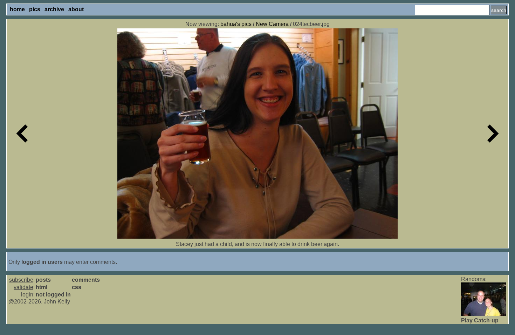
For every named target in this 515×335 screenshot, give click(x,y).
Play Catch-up (480, 320)
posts (43, 280)
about (76, 9)
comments (86, 280)
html (41, 287)
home (17, 9)
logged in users (42, 262)
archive (54, 9)
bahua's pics (236, 24)
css (76, 287)
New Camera (272, 24)
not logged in (53, 295)
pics (34, 9)
